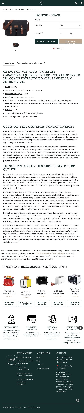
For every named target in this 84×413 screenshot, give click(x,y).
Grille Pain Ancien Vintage (9, 292)
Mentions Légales (24, 357)
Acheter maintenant (70, 42)
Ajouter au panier (26, 304)
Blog (38, 361)
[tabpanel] (15, 44)
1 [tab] (16, 50)
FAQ (38, 357)
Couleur (38, 25)
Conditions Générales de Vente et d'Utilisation (25, 381)
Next (80, 288)
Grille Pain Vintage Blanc (58, 292)
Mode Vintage (15, 407)
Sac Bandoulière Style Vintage (50, 253)
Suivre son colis (42, 368)
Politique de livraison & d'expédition (25, 362)
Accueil (5, 9)
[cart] (81, 3)
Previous (3, 288)
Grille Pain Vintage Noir (42, 292)
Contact (39, 365)
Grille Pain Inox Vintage (25, 293)
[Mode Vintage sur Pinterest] (78, 401)
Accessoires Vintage (16, 9)
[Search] (76, 3)
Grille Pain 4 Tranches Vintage (75, 291)
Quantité (39, 33)
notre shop (69, 382)
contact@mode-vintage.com (64, 361)
